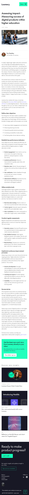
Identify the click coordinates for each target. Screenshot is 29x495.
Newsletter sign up (10, 355)
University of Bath (12, 102)
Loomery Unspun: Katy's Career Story (12, 386)
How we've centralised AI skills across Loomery (12, 410)
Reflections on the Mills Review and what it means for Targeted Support (13, 435)
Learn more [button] (16, 493)
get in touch (23, 334)
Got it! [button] (25, 492)
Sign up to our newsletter (9, 468)
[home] (6, 5)
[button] (23, 4)
